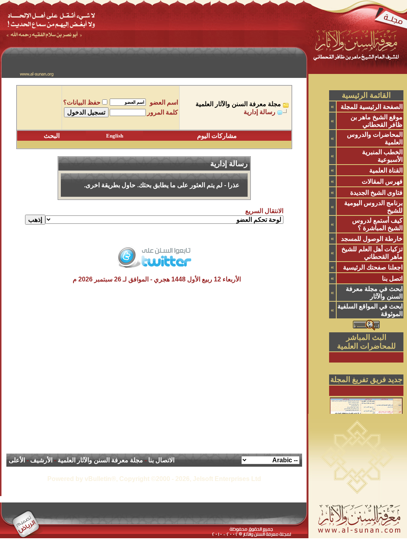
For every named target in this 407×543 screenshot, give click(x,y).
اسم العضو (164, 102)
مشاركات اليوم (217, 135)
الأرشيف (41, 460)
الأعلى (17, 460)
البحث (52, 135)
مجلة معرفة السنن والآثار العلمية (238, 104)
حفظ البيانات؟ (82, 102)
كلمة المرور (162, 112)
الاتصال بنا (161, 460)
